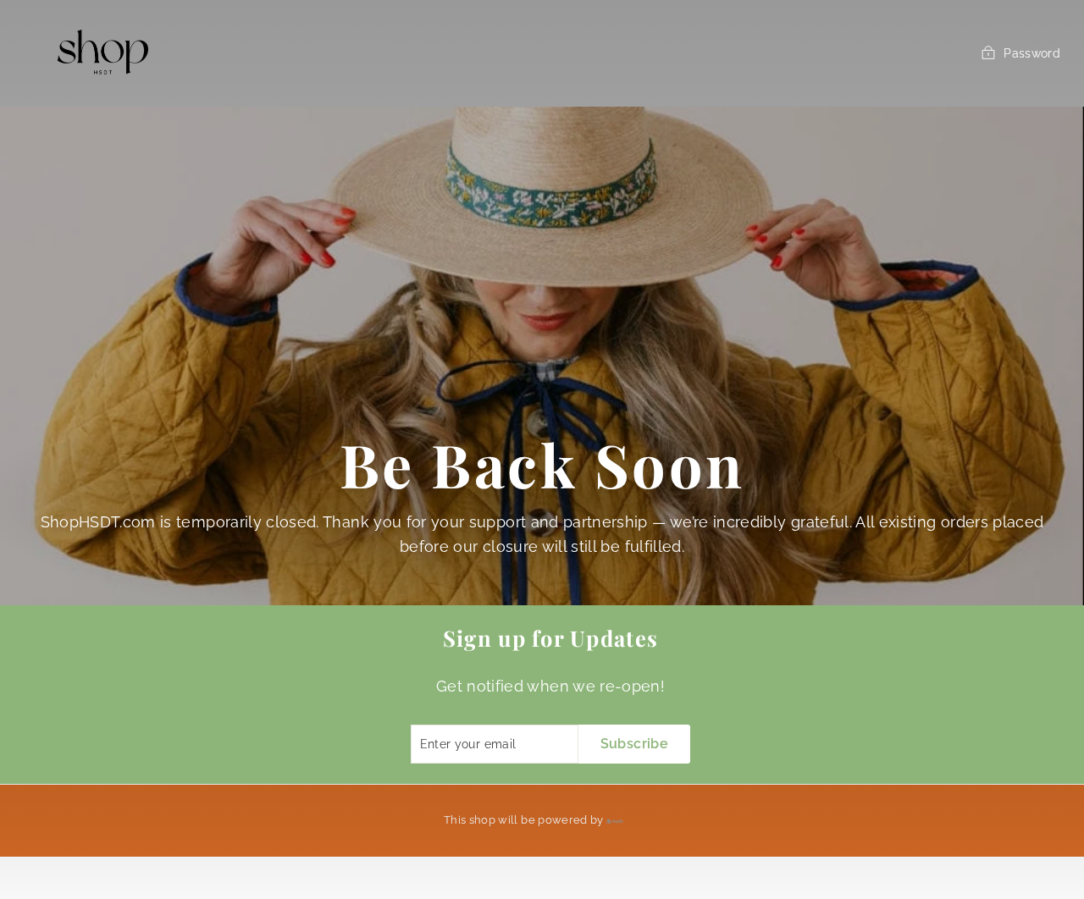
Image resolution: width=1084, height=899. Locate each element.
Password (1032, 53)
